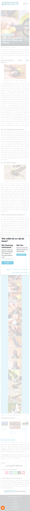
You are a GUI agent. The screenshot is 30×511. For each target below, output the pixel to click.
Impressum (9, 269)
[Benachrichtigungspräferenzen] (3, 508)
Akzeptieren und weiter (7, 263)
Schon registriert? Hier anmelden (20, 272)
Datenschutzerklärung (7, 259)
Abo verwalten (24, 269)
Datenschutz (16, 269)
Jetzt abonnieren (21, 254)
